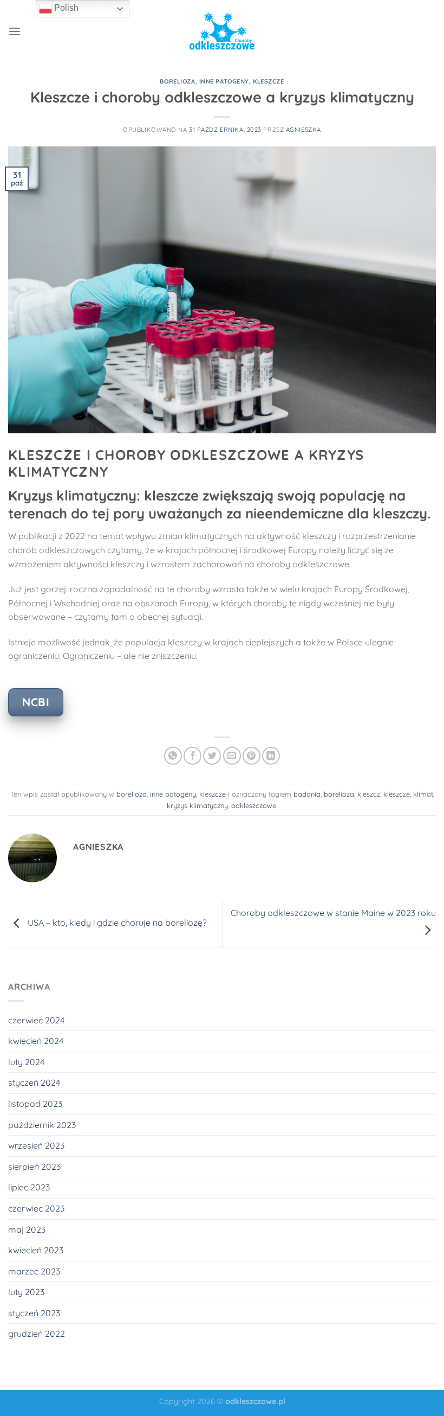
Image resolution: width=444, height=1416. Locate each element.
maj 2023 (26, 1229)
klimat (423, 794)
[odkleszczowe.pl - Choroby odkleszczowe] (222, 31)
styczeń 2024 (34, 1082)
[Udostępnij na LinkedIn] (271, 756)
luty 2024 (26, 1061)
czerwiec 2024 (36, 1020)
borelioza (177, 81)
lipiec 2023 (29, 1187)
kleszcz (368, 794)
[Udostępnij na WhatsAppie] (173, 756)
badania (307, 794)
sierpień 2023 (34, 1166)
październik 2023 (42, 1124)
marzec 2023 (34, 1271)
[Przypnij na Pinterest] (251, 756)
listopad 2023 (35, 1103)
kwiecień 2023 (35, 1250)
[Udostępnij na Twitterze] (212, 756)
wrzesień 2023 (36, 1145)
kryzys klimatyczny (197, 805)
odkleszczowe (253, 805)
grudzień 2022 (36, 1333)
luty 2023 (26, 1291)
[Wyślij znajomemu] (232, 756)
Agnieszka (303, 129)
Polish (65, 7)
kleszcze (268, 81)
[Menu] (14, 31)
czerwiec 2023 (36, 1208)
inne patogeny (224, 81)
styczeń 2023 (34, 1313)
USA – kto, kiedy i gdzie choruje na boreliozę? (116, 922)
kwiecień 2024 (35, 1040)
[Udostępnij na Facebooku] (192, 756)
